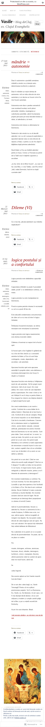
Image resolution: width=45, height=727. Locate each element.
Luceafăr (6, 303)
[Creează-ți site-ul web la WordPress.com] (22, 2)
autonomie (6, 93)
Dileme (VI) (22, 207)
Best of (13, 10)
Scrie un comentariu (39, 271)
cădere (7, 294)
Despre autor (34, 15)
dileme (7, 232)
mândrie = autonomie (21, 64)
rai (8, 308)
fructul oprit (5, 301)
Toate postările (25, 10)
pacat (7, 237)
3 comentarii (39, 73)
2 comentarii (39, 214)
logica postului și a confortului (26, 262)
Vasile (6, 21)
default (27, 72)
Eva (8, 95)
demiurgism (5, 296)
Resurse (22, 15)
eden (4, 298)
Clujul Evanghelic (9, 15)
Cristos (4, 95)
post (7, 306)
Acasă (4, 10)
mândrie (7, 103)
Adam (7, 90)
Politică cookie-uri (20, 718)
